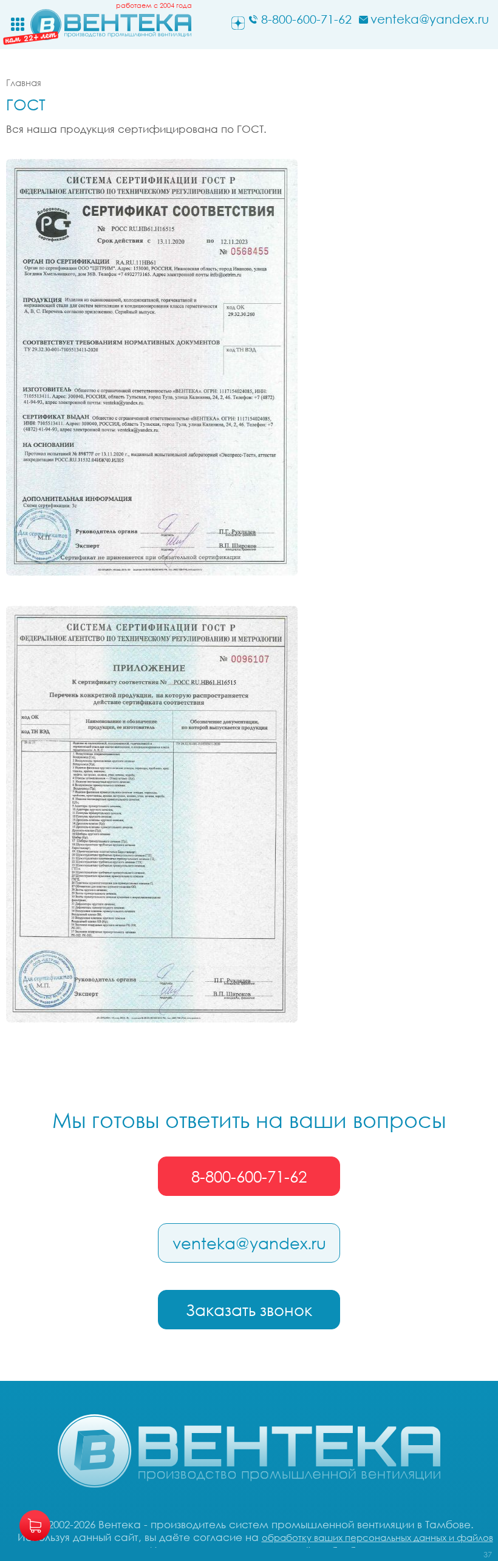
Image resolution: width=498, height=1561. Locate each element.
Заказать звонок (249, 1310)
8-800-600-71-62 (249, 1176)
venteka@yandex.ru (249, 1243)
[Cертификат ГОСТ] (152, 367)
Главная (23, 82)
